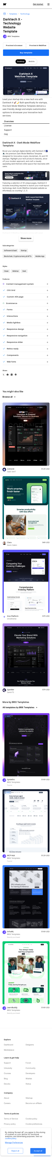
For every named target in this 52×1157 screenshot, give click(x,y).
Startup (24, 250)
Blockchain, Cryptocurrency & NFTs (17, 256)
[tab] (26, 121)
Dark (24, 271)
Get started (38, 4)
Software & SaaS (10, 250)
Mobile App (39, 256)
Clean (6, 271)
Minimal (15, 271)
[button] (48, 4)
